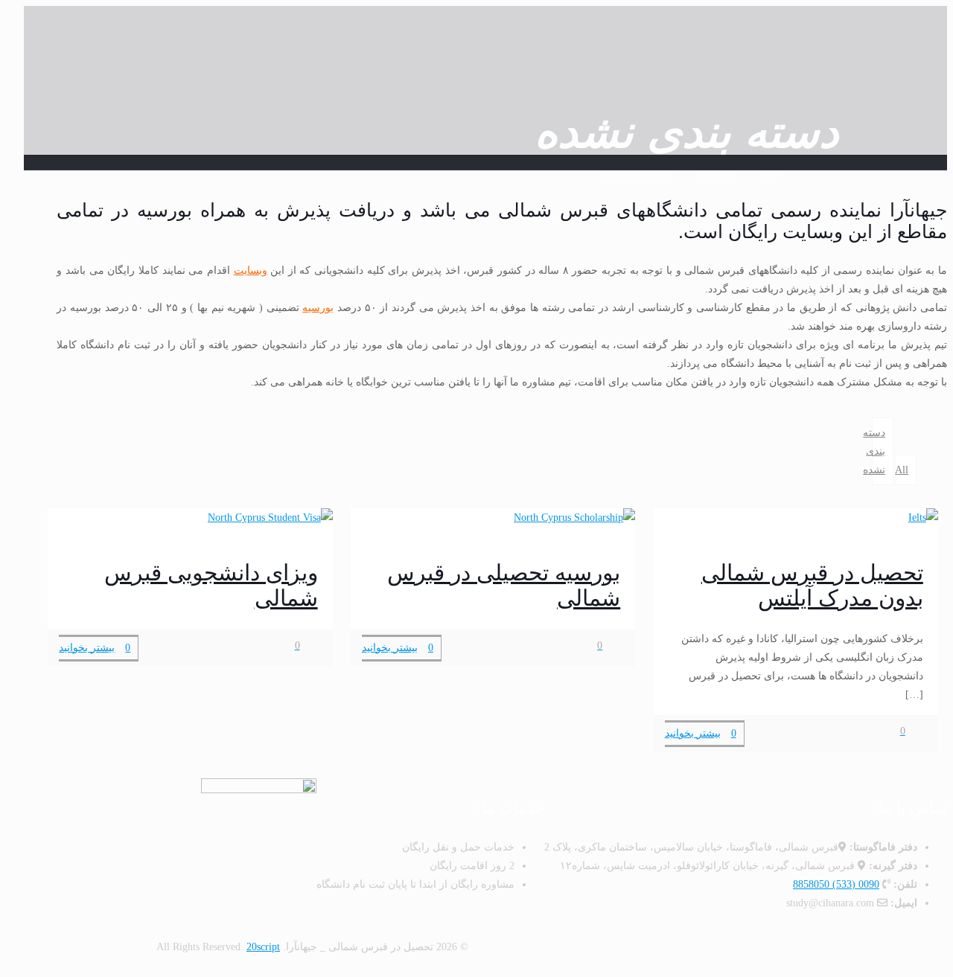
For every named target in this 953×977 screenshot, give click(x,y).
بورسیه (318, 307)
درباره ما (717, 171)
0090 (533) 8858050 (836, 884)
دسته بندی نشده (637, 171)
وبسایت (250, 270)
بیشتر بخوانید (693, 733)
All (901, 469)
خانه (771, 171)
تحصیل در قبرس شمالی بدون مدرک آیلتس (812, 585)
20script (263, 946)
